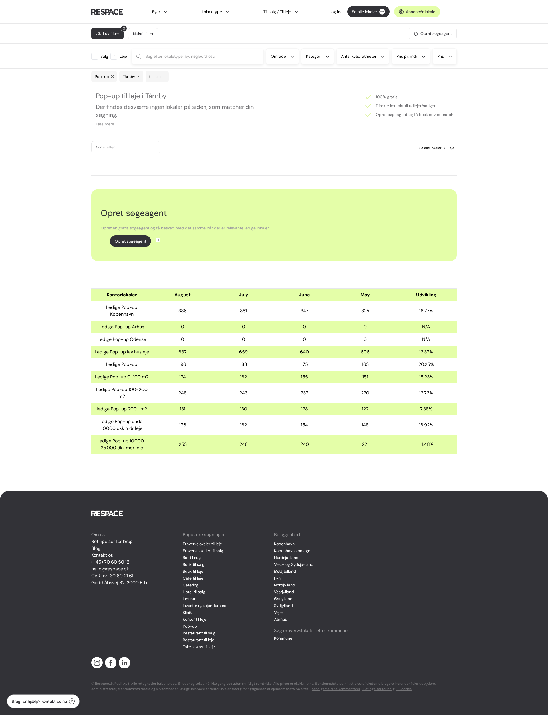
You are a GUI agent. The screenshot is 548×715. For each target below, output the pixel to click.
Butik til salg (193, 564)
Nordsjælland (286, 557)
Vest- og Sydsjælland (293, 564)
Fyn (277, 578)
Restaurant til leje (198, 639)
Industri (189, 598)
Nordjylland (284, 585)
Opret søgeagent (130, 241)
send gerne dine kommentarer (336, 689)
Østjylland (283, 598)
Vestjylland (284, 591)
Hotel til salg (194, 591)
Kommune (283, 638)
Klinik (187, 612)
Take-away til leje (199, 646)
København (284, 543)
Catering (190, 585)
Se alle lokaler (364, 11)
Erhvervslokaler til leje (202, 543)
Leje (449, 148)
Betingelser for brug (112, 541)
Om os (98, 535)
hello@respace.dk (110, 569)
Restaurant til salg (199, 633)
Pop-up (190, 626)
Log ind (336, 11)
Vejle (278, 612)
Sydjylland (283, 605)
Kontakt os (102, 555)
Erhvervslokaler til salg (203, 550)
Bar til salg (192, 557)
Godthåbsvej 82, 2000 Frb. (119, 583)
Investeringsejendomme (204, 605)
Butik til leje (193, 571)
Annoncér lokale (420, 11)
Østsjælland (285, 571)
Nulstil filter (143, 33)
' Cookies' (404, 689)
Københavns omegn (292, 550)
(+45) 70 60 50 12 (110, 562)
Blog (95, 548)
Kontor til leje (194, 619)
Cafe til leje (193, 578)
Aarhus (280, 619)
